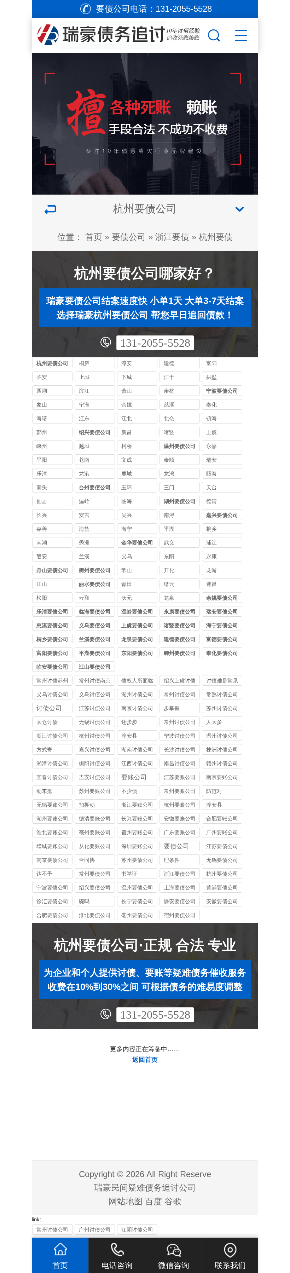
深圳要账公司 (137, 846)
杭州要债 (216, 237)
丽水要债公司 (95, 584)
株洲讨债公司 (222, 750)
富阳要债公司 (52, 653)
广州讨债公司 (95, 1230)
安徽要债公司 (222, 901)
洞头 (41, 487)
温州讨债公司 (222, 736)
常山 (126, 570)
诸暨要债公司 (180, 625)
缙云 (169, 584)
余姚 (126, 405)
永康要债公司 (180, 612)
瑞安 (211, 460)
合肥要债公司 (52, 915)
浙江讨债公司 (52, 736)
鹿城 (126, 474)
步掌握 (172, 708)
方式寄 (44, 750)
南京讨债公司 (137, 708)
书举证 (129, 874)
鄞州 (41, 432)
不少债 (129, 791)
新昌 (126, 432)
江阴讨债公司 (137, 1230)
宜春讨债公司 (52, 777)
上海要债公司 (180, 888)
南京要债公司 (52, 860)
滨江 (84, 391)
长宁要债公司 (137, 901)
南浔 (169, 515)
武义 (169, 543)
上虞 (211, 432)
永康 (211, 556)
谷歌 (172, 1201)
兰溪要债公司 (95, 639)
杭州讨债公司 (95, 736)
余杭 (169, 391)
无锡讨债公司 (95, 722)
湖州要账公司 (52, 819)
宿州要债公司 (180, 915)
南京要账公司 (222, 777)
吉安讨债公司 (95, 777)
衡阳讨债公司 (95, 763)
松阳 (41, 598)
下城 (126, 377)
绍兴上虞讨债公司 (180, 682)
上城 (84, 377)
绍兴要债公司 (95, 432)
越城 (84, 446)
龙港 (84, 474)
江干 (169, 377)
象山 (41, 405)
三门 (169, 487)
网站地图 (126, 1201)
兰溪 (84, 556)
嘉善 (41, 529)
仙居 (41, 501)
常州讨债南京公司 (95, 682)
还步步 (129, 722)
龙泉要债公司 (137, 639)
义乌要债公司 (95, 625)
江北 (126, 418)
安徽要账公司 (180, 819)
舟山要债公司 (52, 570)
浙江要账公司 (137, 805)
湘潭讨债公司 (52, 763)
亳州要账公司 (95, 832)
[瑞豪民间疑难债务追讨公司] (118, 34)
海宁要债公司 (222, 625)
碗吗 (84, 901)
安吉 (84, 515)
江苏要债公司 (222, 846)
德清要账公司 (95, 819)
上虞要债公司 (137, 625)
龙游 (211, 570)
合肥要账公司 (222, 819)
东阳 (169, 556)
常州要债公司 (95, 874)
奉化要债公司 (222, 653)
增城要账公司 (52, 846)
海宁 (126, 529)
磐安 (41, 556)
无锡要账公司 (52, 805)
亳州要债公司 (137, 915)
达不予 (44, 874)
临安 (41, 377)
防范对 (214, 791)
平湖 (169, 529)
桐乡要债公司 (52, 639)
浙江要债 (172, 237)
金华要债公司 (137, 543)
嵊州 (41, 446)
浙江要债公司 (180, 874)
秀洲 (84, 543)
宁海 (84, 405)
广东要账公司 (180, 832)
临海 (126, 501)
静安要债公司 (180, 901)
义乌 (126, 556)
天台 (211, 487)
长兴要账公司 (137, 819)
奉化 (211, 405)
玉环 (126, 487)
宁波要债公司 (222, 391)
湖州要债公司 (180, 501)
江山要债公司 (95, 667)
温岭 (84, 501)
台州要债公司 (95, 487)
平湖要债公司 (95, 653)
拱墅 (211, 377)
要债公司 (129, 237)
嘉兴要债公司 (222, 515)
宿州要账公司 (137, 832)
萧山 (126, 391)
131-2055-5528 (155, 342)
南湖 (41, 543)
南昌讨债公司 (180, 763)
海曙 (41, 418)
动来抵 (44, 791)
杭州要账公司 (180, 805)
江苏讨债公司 (95, 708)
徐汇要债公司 (52, 901)
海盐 (84, 529)
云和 (84, 598)
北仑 (169, 418)
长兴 (41, 515)
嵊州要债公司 (180, 653)
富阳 (211, 363)
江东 (84, 418)
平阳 (41, 460)
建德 (169, 363)
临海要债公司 (95, 612)
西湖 (41, 391)
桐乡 (211, 529)
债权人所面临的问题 (137, 682)
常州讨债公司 (180, 694)
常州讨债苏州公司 (52, 682)
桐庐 (84, 363)
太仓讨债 (47, 722)
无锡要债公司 (222, 860)
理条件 (172, 860)
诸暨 (169, 432)
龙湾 (169, 474)
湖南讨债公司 (137, 750)
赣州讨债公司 (222, 763)
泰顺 (169, 460)
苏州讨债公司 (222, 708)
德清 (211, 501)
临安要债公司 (52, 667)
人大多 (214, 722)
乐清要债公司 (52, 612)
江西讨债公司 (137, 763)
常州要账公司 (180, 791)
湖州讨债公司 (137, 694)
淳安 (126, 363)
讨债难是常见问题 (222, 682)
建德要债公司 (180, 639)
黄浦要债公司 (222, 888)
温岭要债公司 (137, 612)
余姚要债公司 (222, 598)
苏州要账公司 (95, 791)
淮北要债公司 (95, 915)
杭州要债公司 (52, 363)
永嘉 (211, 446)
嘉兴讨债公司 (95, 750)
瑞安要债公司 (222, 612)
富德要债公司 (222, 639)
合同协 (87, 860)
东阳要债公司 (137, 653)
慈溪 (169, 405)
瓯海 (211, 474)
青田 (126, 584)
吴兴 (126, 515)
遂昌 (211, 584)
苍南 (84, 460)
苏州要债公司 (137, 860)
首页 (93, 237)
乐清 (41, 474)
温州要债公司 (180, 446)
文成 (126, 460)
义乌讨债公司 (52, 694)
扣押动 (87, 805)
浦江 (211, 543)
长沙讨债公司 (180, 750)
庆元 (126, 598)
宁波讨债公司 (180, 736)
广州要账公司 (222, 832)
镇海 (211, 418)
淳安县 (129, 736)
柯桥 (126, 446)
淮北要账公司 (52, 832)
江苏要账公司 (180, 777)
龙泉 (169, 598)
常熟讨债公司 (222, 694)
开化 (169, 570)
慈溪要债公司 (52, 625)
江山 (41, 584)
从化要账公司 (95, 846)
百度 (153, 1201)
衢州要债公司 (95, 570)
